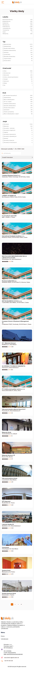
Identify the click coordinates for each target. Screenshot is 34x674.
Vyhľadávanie (4, 639)
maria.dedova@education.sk (11, 657)
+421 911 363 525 (8, 660)
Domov (3, 636)
